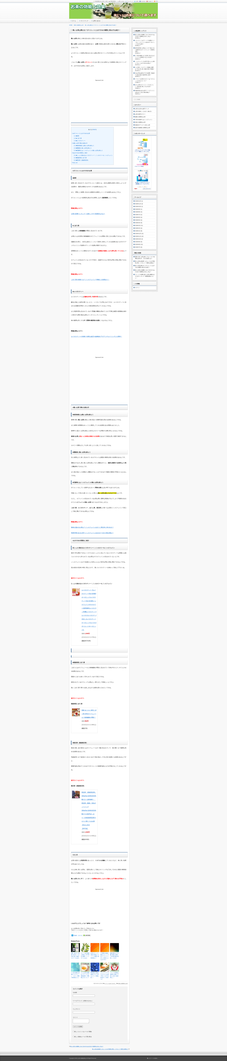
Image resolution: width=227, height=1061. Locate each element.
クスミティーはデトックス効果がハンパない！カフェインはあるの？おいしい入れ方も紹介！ (145, 42)
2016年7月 (137, 214)
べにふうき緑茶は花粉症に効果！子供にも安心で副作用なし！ (114, 975)
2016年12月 (138, 201)
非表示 (94, 129)
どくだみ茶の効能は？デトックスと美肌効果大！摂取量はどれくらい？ (85, 975)
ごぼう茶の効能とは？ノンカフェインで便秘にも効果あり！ (90, 279)
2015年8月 (137, 244)
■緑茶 (76, 136)
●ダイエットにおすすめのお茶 (81, 133)
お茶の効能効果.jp (82, 1058)
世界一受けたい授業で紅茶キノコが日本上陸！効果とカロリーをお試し (75, 956)
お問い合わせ (96, 21)
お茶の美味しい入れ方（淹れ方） (143, 111)
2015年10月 (138, 239)
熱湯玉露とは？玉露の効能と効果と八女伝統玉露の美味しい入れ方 (114, 956)
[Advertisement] (99, 100)
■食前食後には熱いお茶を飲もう (84, 145)
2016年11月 (138, 203)
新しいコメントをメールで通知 (83, 1031)
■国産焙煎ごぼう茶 (80, 157)
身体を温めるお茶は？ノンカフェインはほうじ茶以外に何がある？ (92, 527)
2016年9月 (137, 209)
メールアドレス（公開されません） (83, 1000)
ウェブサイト (76, 1009)
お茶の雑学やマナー (140, 114)
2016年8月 (137, 212)
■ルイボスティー (79, 140)
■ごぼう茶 (78, 138)
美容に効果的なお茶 (123, 983)
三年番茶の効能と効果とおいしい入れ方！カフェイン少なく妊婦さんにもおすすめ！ (104, 956)
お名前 (75, 992)
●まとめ (74, 162)
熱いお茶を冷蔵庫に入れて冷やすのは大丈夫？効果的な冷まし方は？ (86, 1046)
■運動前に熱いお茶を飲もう (83, 148)
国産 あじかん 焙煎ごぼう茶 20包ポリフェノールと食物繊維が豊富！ (89, 713)
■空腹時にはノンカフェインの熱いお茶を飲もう (88, 150)
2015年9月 (137, 241)
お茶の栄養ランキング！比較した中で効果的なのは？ (88, 214)
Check (75, 935)
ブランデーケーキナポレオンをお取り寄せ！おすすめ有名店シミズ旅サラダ (104, 976)
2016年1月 (137, 231)
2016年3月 (137, 225)
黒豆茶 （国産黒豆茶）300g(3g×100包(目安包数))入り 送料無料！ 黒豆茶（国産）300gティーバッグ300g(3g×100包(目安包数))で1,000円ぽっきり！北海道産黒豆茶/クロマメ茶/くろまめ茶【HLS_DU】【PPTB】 (89, 810)
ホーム (74, 21)
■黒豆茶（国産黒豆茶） (81, 160)
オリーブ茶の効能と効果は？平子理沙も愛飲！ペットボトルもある (85, 956)
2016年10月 (138, 206)
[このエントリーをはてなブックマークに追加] (72, 935)
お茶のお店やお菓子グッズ (142, 108)
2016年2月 (137, 228)
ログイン (137, 287)
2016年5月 (137, 220)
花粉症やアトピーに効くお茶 (142, 125)
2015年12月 (138, 233)
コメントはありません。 (110, 983)
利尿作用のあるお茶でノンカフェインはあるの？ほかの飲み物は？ (92, 533)
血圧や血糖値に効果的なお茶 (142, 127)
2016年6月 (137, 217)
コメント (75, 1017)
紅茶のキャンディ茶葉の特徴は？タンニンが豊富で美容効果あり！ (95, 956)
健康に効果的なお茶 (140, 116)
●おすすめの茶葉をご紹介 (79, 153)
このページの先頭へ (153, 1058)
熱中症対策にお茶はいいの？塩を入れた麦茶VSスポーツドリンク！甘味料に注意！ (145, 49)
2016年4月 (137, 222)
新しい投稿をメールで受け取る (83, 1036)
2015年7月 (137, 247)
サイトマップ (84, 21)
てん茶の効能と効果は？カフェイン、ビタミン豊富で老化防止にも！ (75, 975)
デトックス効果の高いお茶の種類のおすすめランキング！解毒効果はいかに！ (145, 276)
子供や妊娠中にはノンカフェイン (143, 119)
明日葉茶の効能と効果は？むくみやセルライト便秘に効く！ (95, 975)
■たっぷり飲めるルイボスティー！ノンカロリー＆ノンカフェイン (93, 155)
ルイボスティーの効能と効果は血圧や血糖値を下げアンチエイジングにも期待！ (96, 336)
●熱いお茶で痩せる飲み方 (79, 143)
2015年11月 (138, 236)
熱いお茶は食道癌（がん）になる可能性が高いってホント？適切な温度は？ (110, 1049)
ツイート (80, 935)
